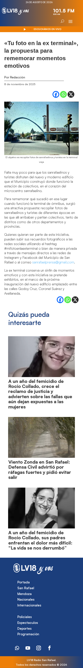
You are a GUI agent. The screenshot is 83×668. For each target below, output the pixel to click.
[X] (71, 94)
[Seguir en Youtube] (27, 648)
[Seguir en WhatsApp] (17, 648)
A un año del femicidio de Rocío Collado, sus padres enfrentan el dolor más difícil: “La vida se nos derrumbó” (40, 540)
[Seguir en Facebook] (49, 648)
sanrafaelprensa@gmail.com (53, 262)
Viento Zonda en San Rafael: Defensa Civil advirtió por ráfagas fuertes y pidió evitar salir (39, 469)
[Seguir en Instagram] (38, 648)
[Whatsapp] (63, 94)
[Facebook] (56, 94)
